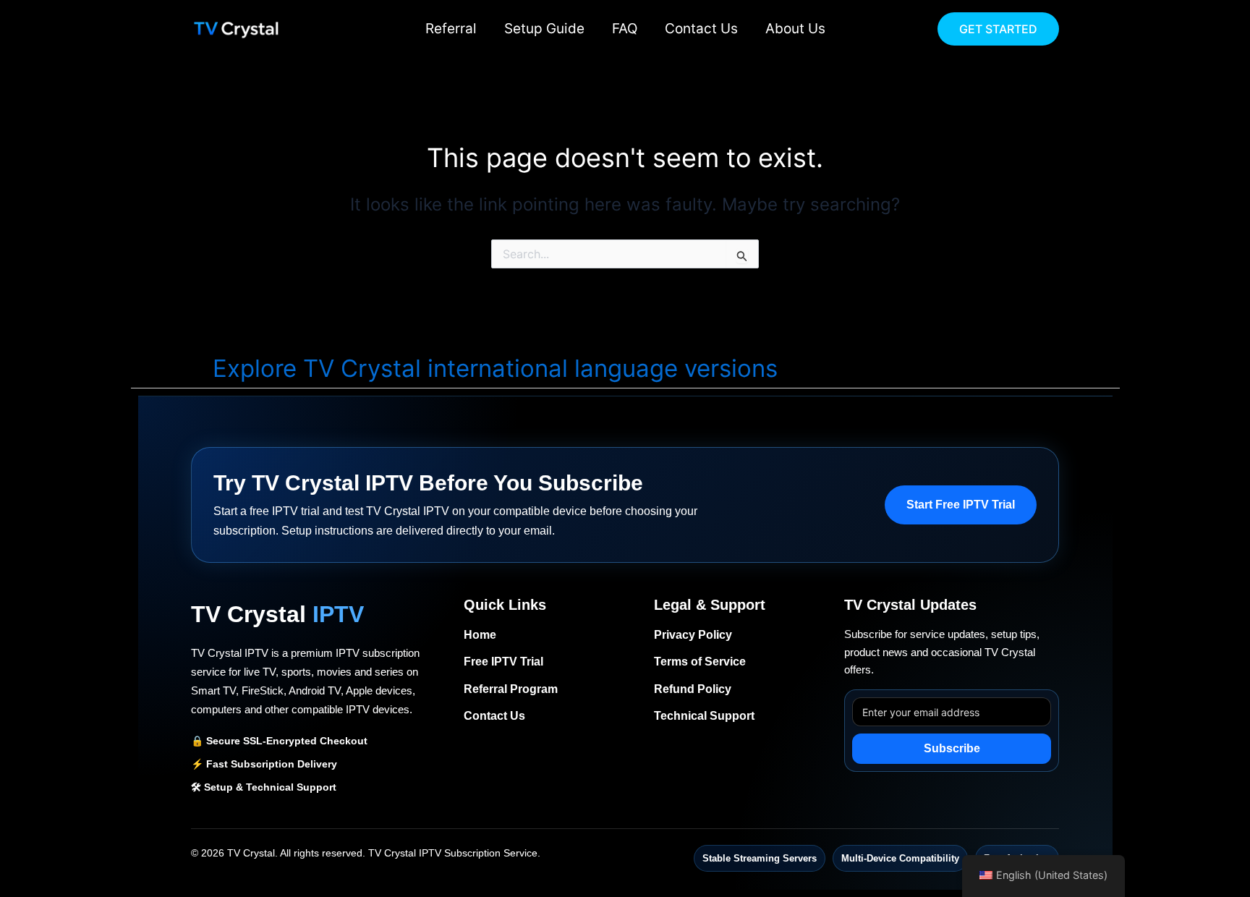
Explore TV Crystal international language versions (495, 368)
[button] (998, 29)
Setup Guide (544, 28)
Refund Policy (692, 689)
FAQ (624, 28)
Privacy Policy (693, 635)
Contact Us (701, 28)
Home (480, 635)
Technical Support (704, 716)
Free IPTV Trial (503, 661)
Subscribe (952, 748)
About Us (795, 28)
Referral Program (511, 689)
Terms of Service (700, 661)
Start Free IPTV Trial (960, 504)
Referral (451, 28)
